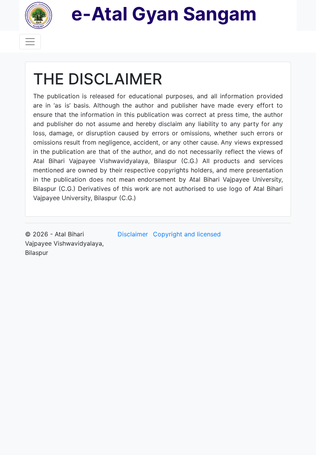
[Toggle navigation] (30, 41)
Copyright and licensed (187, 234)
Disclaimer (133, 234)
